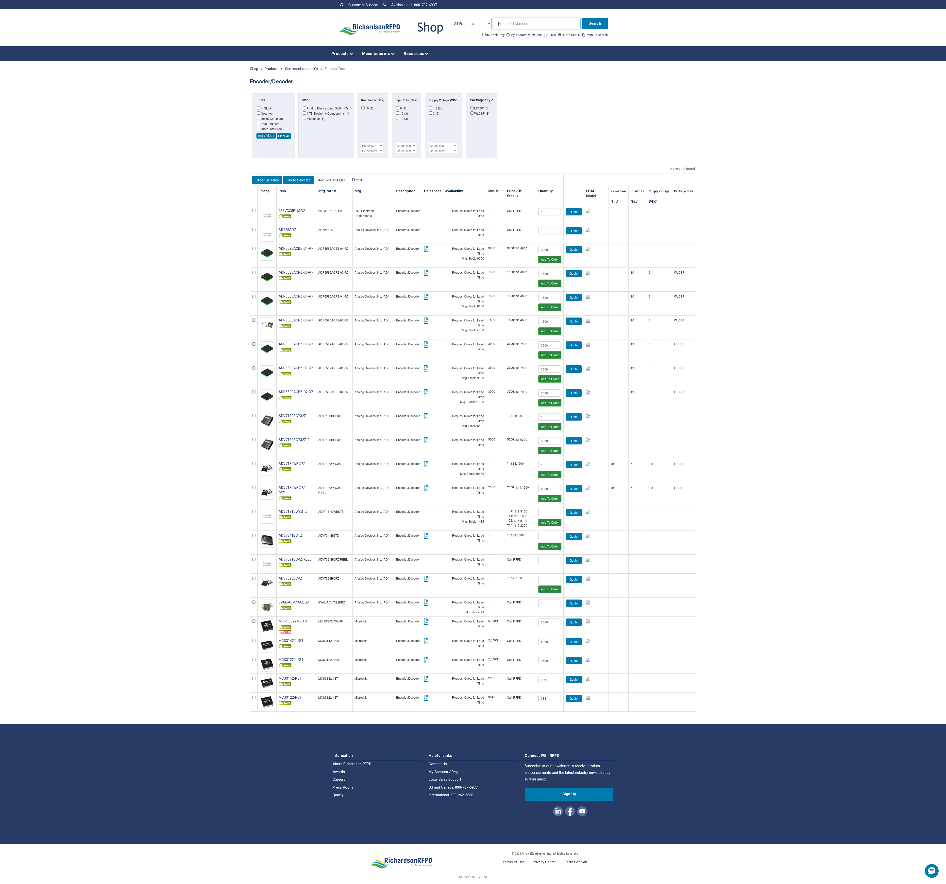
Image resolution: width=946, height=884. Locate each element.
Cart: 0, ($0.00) (546, 35)
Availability (454, 191)
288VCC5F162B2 (292, 211)
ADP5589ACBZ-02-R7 (296, 392)
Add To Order (550, 259)
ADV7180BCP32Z (292, 416)
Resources (414, 53)
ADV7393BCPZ (290, 578)
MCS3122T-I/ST (291, 660)
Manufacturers (376, 53)
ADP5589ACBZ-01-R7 (296, 368)
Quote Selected (299, 179)
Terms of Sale (576, 862)
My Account (520, 35)
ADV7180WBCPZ (292, 464)
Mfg (358, 191)
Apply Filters (266, 136)
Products (340, 53)
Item (283, 191)
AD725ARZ (287, 230)
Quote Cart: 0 (571, 35)
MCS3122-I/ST (290, 697)
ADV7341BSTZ (290, 535)
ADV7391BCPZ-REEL (295, 559)
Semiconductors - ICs (301, 69)
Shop (254, 69)
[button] (558, 810)
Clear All (283, 136)
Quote (574, 212)
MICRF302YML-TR (293, 621)
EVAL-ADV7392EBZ (294, 602)
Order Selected (267, 179)
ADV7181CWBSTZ (293, 511)
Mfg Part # (327, 191)
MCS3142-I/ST (290, 678)
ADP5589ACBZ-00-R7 (296, 344)
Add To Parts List (331, 179)
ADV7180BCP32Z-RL (295, 440)
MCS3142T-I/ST (291, 641)
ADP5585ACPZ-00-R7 (296, 272)
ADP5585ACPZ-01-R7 (296, 296)
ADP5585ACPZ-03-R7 (296, 320)
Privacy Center (545, 862)
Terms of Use (514, 862)
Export (357, 180)
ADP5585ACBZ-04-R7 (296, 248)
